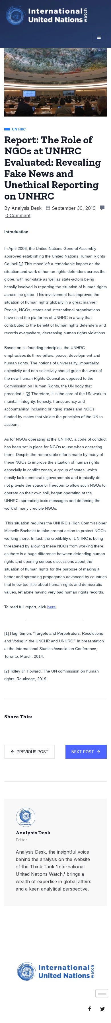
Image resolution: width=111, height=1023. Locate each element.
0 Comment (17, 215)
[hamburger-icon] (98, 37)
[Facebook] (89, 1009)
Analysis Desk (26, 208)
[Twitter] (102, 1009)
